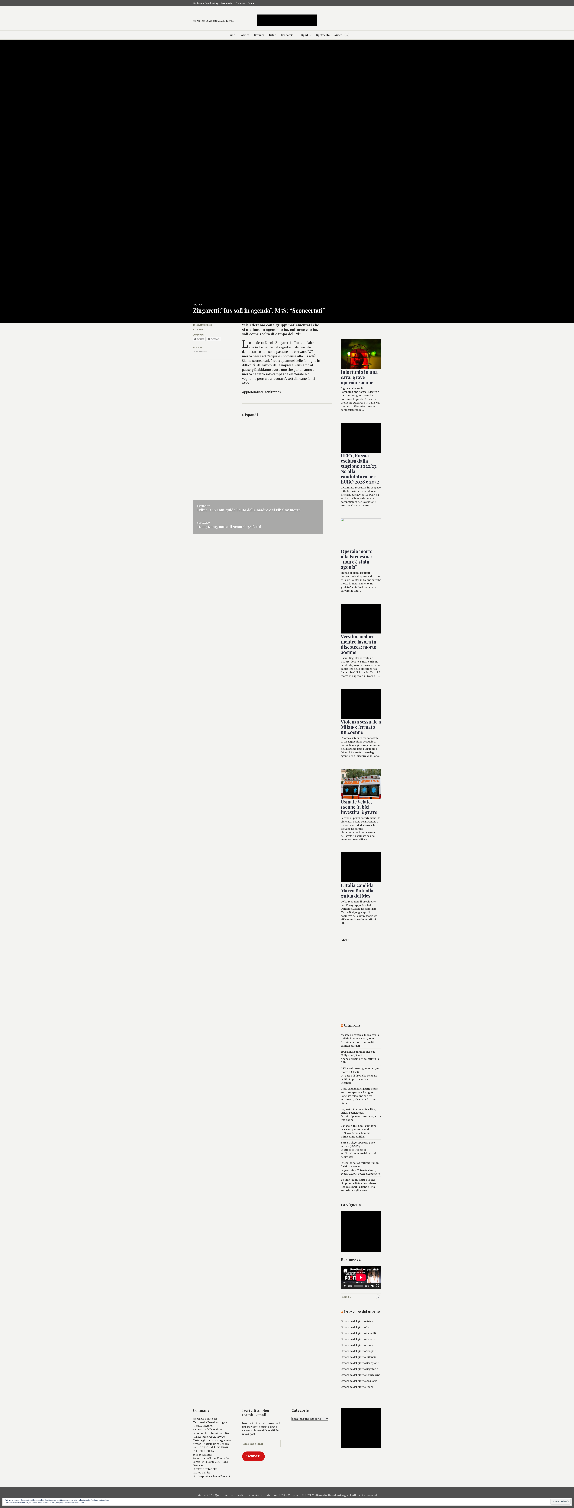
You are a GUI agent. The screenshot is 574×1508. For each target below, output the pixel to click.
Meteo (338, 34)
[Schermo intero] (377, 1285)
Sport (304, 34)
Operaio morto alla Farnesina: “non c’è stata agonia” (357, 559)
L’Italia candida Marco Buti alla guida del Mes (357, 890)
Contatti (252, 3)
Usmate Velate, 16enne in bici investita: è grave (359, 806)
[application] (361, 1277)
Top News (199, 329)
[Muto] (372, 1285)
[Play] (344, 1285)
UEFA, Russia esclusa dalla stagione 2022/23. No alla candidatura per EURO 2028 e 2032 (360, 468)
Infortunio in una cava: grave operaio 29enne (359, 377)
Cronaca (259, 34)
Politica (244, 34)
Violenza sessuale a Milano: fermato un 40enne (361, 726)
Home (231, 34)
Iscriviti (253, 1456)
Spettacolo (323, 34)
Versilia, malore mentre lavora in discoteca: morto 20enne (358, 644)
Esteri (273, 34)
